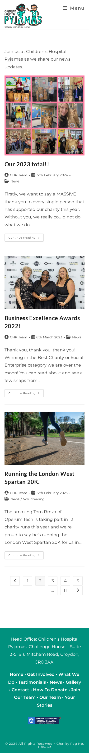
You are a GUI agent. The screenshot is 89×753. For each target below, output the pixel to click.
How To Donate (50, 689)
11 (65, 590)
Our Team (50, 697)
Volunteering (34, 499)
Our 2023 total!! (27, 164)
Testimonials (32, 682)
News (14, 181)
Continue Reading (26, 238)
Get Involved (41, 674)
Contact (21, 689)
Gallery (73, 682)
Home (17, 674)
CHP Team (18, 175)
